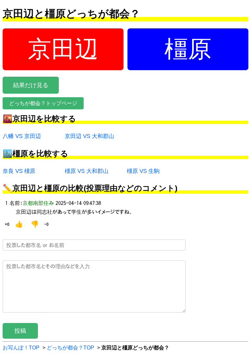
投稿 (20, 331)
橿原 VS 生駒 (143, 171)
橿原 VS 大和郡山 (87, 171)
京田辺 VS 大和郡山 (89, 136)
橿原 (187, 49)
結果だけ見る (30, 85)
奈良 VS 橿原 (19, 171)
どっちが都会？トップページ (43, 103)
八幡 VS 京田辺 (22, 136)
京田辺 (63, 49)
